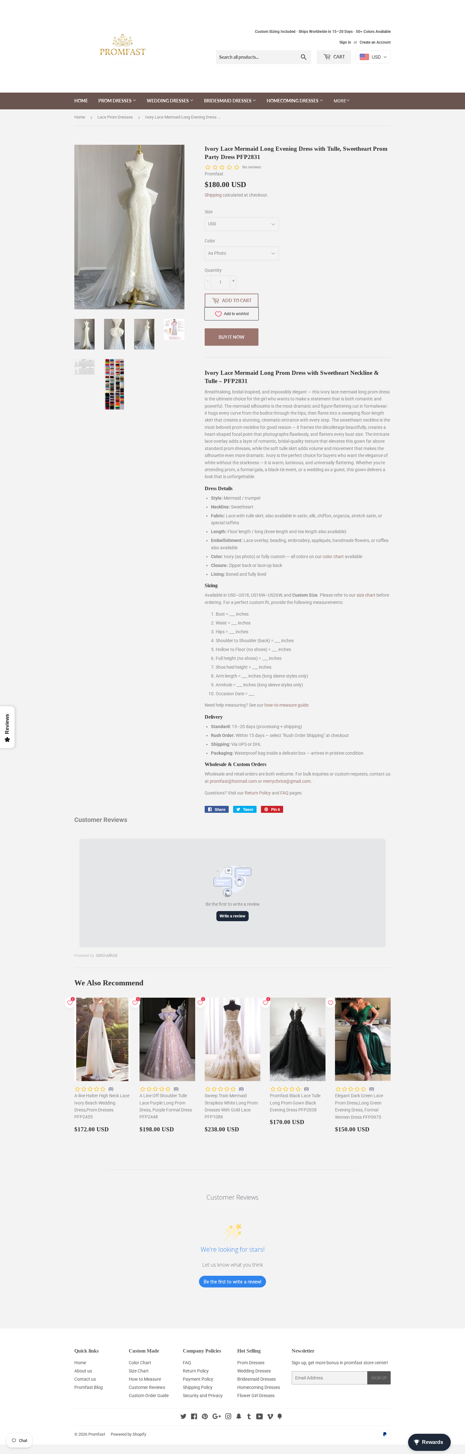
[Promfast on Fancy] (279, 1417)
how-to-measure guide (286, 705)
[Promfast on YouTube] (259, 1417)
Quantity (213, 270)
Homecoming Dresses (293, 100)
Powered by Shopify (128, 1434)
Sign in (345, 42)
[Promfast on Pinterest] (205, 1417)
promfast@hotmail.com (233, 781)
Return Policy (258, 792)
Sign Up (379, 1378)
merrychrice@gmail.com (287, 781)
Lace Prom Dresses (115, 117)
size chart (365, 595)
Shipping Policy (198, 1387)
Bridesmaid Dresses (228, 100)
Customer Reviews (147, 1387)
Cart (338, 56)
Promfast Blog (88, 1387)
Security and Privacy (203, 1395)
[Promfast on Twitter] (183, 1417)
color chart (333, 556)
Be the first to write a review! (232, 1282)
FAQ (284, 792)
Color (210, 240)
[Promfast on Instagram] (228, 1417)
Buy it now (232, 337)
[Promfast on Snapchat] (239, 1417)
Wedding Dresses (168, 100)
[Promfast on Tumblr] (249, 1417)
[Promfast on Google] (216, 1417)
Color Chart (140, 1362)
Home (81, 100)
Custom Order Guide (149, 1395)
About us (83, 1370)
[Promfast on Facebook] (194, 1417)
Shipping (213, 195)
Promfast (96, 1434)
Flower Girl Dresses (256, 1395)
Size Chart (139, 1370)
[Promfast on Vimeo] (270, 1417)
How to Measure (145, 1379)
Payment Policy (198, 1379)
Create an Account (375, 42)
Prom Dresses (115, 100)
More (340, 100)
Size (209, 211)
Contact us (85, 1379)
